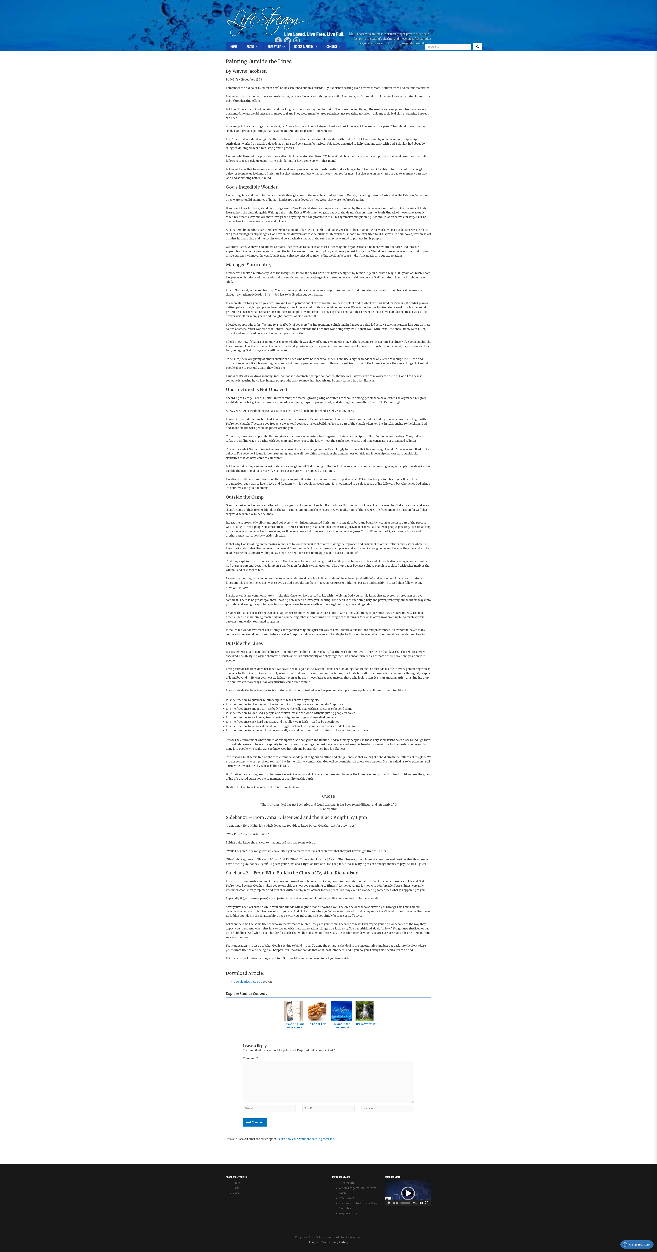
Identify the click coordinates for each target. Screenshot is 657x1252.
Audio (236, 1182)
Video (236, 1193)
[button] (408, 1193)
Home (233, 46)
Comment (250, 1058)
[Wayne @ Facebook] (278, 40)
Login (313, 1242)
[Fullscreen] (426, 1203)
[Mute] (421, 1203)
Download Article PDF (248, 981)
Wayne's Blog (348, 1213)
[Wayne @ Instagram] (296, 40)
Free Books (346, 1198)
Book (236, 1188)
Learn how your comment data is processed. (306, 1139)
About (250, 46)
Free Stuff (274, 46)
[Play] (389, 1203)
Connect (331, 46)
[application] (408, 1193)
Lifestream (346, 1182)
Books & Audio (303, 46)
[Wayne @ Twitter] (287, 40)
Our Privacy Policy (334, 1242)
